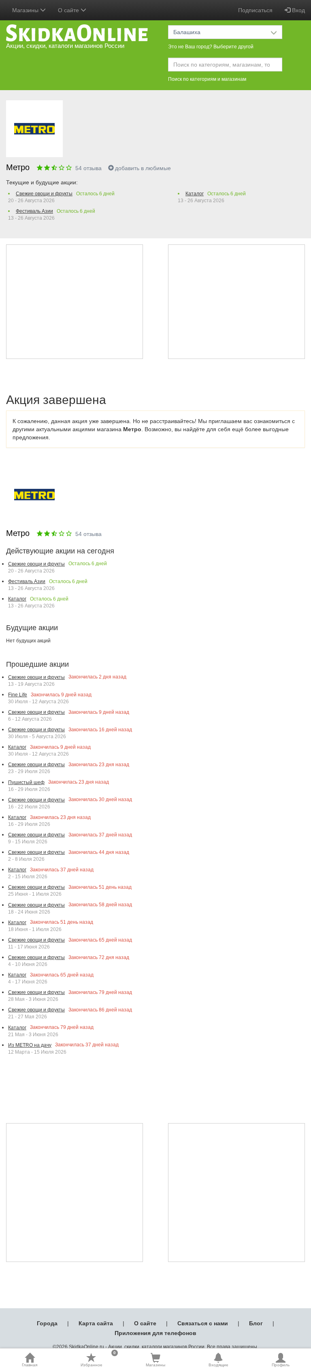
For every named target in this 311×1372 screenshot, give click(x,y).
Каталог (194, 194)
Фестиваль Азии (34, 211)
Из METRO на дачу (29, 1045)
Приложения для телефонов (155, 1333)
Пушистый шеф (26, 782)
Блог (256, 1323)
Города (47, 1323)
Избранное (98, 1360)
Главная (29, 1365)
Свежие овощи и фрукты (44, 194)
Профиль (281, 1365)
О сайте (145, 1323)
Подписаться (255, 10)
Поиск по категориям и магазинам (207, 79)
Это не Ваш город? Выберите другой (210, 47)
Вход (297, 10)
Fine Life (17, 695)
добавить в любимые (143, 168)
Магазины (155, 1365)
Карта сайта (96, 1323)
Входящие (218, 1365)
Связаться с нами (202, 1323)
